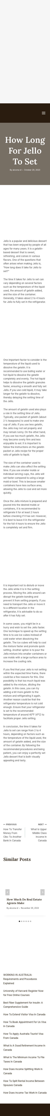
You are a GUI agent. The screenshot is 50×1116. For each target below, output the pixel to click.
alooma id (17, 170)
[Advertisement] (25, 25)
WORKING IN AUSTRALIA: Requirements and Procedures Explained (20, 979)
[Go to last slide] (7, 892)
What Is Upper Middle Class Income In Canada (39, 832)
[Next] (42, 892)
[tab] (19, 921)
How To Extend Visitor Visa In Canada (24, 1014)
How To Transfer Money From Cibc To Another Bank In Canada (12, 832)
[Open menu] (45, 113)
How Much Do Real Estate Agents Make (24, 901)
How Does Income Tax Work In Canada (25, 1092)
